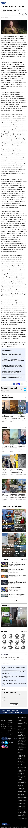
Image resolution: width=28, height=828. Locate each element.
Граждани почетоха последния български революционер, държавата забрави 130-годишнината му (20, 523)
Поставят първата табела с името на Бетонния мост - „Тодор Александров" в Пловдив (6, 471)
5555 (26, 499)
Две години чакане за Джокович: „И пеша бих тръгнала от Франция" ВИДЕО (7, 524)
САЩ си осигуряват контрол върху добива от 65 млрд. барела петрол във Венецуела (5, 416)
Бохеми (17, 712)
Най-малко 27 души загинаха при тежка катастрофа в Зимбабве (14, 416)
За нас (2, 718)
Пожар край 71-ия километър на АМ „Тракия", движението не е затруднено (14, 446)
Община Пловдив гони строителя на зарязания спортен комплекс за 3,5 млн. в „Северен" (8, 549)
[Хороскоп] (14, 650)
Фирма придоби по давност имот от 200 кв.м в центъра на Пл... (13, 672)
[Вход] (19, 14)
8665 (22, 531)
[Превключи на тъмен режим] (26, 14)
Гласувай (13, 705)
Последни (4, 560)
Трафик (11, 712)
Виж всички (23, 396)
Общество (15, 710)
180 (17, 590)
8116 (4, 451)
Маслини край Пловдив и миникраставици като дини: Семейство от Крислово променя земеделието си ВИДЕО (20, 546)
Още (18, 10)
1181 (18, 583)
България (10, 6)
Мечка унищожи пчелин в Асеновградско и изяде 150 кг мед (22, 471)
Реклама (3, 720)
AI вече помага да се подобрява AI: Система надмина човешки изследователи (16, 571)
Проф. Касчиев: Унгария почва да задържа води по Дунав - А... (14, 684)
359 (3, 421)
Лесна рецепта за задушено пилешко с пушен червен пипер (17, 576)
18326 (23, 555)
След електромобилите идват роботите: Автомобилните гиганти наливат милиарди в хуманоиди (16, 564)
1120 (26, 420)
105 (17, 578)
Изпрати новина (27, 407)
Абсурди (23, 712)
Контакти (3, 729)
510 (11, 421)
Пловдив (5, 6)
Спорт (9, 10)
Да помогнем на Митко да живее (5, 496)
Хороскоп (4, 632)
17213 (11, 555)
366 (17, 597)
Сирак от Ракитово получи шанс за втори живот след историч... (13, 677)
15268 (11, 531)
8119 (20, 451)
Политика (17, 6)
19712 (10, 625)
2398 (12, 451)
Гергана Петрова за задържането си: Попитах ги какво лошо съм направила (6, 446)
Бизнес (22, 6)
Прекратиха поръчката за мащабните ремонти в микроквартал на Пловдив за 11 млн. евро (14, 496)
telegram (19, 384)
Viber (17, 384)
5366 (26, 474)
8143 (4, 476)
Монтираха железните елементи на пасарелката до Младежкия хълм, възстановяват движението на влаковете (23, 496)
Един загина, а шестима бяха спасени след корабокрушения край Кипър (16, 595)
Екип (9, 718)
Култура (13, 10)
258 (17, 565)
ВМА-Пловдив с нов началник (9, 680)
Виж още (13, 601)
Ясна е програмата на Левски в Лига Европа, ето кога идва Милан (16, 588)
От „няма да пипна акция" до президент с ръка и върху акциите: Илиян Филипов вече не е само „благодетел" (22, 446)
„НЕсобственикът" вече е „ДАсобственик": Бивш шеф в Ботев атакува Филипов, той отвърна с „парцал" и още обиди (15, 471)
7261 (18, 474)
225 (17, 572)
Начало (3, 710)
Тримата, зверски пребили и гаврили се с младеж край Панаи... (13, 668)
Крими (4, 10)
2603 (4, 501)
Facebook (14, 384)
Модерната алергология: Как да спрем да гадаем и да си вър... (13, 623)
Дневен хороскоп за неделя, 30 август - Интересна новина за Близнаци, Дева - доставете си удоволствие (17, 582)
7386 (18, 499)
